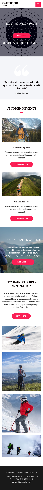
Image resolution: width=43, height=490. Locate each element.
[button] (22, 35)
